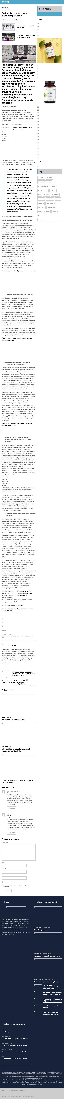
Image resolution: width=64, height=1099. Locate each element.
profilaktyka (25, 636)
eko (11, 636)
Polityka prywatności (18, 1096)
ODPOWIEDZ (11, 808)
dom (46, 190)
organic (41, 203)
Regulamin (4, 1096)
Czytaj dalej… (11, 934)
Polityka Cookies (29, 1096)
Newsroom (12, 634)
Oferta (10, 1096)
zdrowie (3, 637)
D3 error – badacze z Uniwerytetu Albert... (14, 1045)
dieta (40, 190)
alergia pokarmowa (44, 182)
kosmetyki (55, 194)
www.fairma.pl (19, 605)
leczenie (41, 199)
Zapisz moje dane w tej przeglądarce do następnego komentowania (15, 885)
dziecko (7, 636)
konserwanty (19, 636)
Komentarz (5, 842)
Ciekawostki (4, 634)
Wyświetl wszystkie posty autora (9, 663)
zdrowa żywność (44, 211)
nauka (58, 199)
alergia (49, 177)
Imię (3, 862)
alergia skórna (43, 186)
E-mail (4, 868)
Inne (9, 634)
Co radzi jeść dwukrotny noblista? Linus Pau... (15, 1038)
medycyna (50, 199)
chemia (3, 636)
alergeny (41, 177)
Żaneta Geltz (15, 19)
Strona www (5, 875)
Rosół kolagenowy (7, 1032)
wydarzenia (51, 207)
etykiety (14, 636)
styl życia (30, 636)
